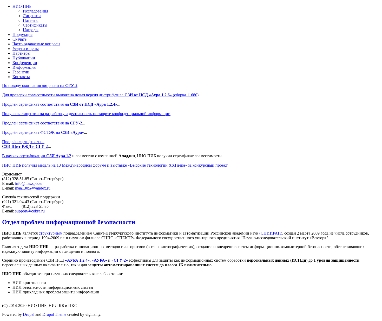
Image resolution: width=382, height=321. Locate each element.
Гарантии (20, 72)
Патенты (30, 20)
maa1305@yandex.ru (32, 188)
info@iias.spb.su (28, 183)
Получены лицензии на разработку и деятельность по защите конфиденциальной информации (86, 113)
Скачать (19, 39)
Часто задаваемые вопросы (36, 44)
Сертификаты (35, 25)
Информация (24, 67)
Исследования (35, 11)
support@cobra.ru (30, 211)
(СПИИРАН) (270, 233)
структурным (50, 233)
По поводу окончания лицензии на (39, 85)
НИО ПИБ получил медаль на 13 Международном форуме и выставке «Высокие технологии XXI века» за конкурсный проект (114, 165)
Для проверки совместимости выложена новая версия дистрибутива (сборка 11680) (100, 95)
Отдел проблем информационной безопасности (68, 222)
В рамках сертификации (36, 156)
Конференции (24, 62)
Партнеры (21, 53)
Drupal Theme (54, 314)
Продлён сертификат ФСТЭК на (43, 132)
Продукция (22, 34)
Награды (30, 30)
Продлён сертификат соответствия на (59, 104)
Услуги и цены (25, 48)
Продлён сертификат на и (25, 144)
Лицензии (32, 16)
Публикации (23, 58)
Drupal (28, 314)
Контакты (21, 76)
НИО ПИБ (21, 6)
